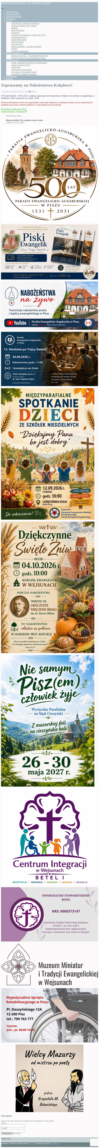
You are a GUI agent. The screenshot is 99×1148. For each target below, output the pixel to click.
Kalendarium (11, 76)
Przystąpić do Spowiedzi (21, 70)
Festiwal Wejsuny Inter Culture (24, 26)
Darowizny (10, 19)
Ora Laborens (17, 44)
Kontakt (9, 79)
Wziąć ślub (15, 67)
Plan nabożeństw (13, 14)
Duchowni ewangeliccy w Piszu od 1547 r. (28, 35)
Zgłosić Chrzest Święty (20, 65)
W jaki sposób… (13, 60)
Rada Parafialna (17, 30)
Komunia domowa (19, 37)
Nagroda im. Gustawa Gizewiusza (25, 23)
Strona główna (12, 12)
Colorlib (31, 1143)
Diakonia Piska (17, 42)
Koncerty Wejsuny (13, 16)
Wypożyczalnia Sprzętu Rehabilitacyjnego (28, 58)
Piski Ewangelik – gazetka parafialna (26, 46)
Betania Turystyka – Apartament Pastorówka (29, 56)
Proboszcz (15, 33)
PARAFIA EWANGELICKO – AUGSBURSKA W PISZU (26, 3)
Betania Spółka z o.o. (15, 53)
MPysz (33, 91)
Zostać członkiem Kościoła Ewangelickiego (29, 63)
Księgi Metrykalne (18, 40)
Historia (14, 28)
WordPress (54, 1143)
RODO (14, 49)
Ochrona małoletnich (19, 51)
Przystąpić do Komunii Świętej (24, 72)
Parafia (9, 21)
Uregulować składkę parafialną (24, 74)
